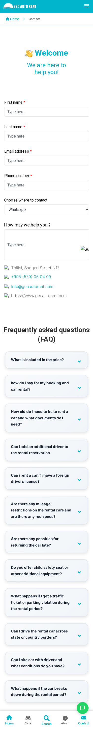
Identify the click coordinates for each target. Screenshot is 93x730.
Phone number (18, 175)
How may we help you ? (27, 224)
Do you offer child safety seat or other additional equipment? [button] (39, 570)
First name (14, 102)
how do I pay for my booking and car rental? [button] (40, 386)
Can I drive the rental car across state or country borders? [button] (39, 634)
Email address (18, 151)
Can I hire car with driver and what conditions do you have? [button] (37, 663)
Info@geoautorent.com (32, 286)
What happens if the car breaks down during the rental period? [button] (39, 691)
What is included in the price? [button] (37, 359)
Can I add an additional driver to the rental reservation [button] (39, 449)
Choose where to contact (25, 200)
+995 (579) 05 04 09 (31, 276)
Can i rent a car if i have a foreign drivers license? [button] (40, 478)
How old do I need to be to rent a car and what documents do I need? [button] (39, 417)
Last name (14, 126)
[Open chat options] (83, 708)
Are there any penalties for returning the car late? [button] (35, 542)
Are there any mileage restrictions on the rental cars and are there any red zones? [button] (41, 510)
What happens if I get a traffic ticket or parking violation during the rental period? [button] (40, 602)
